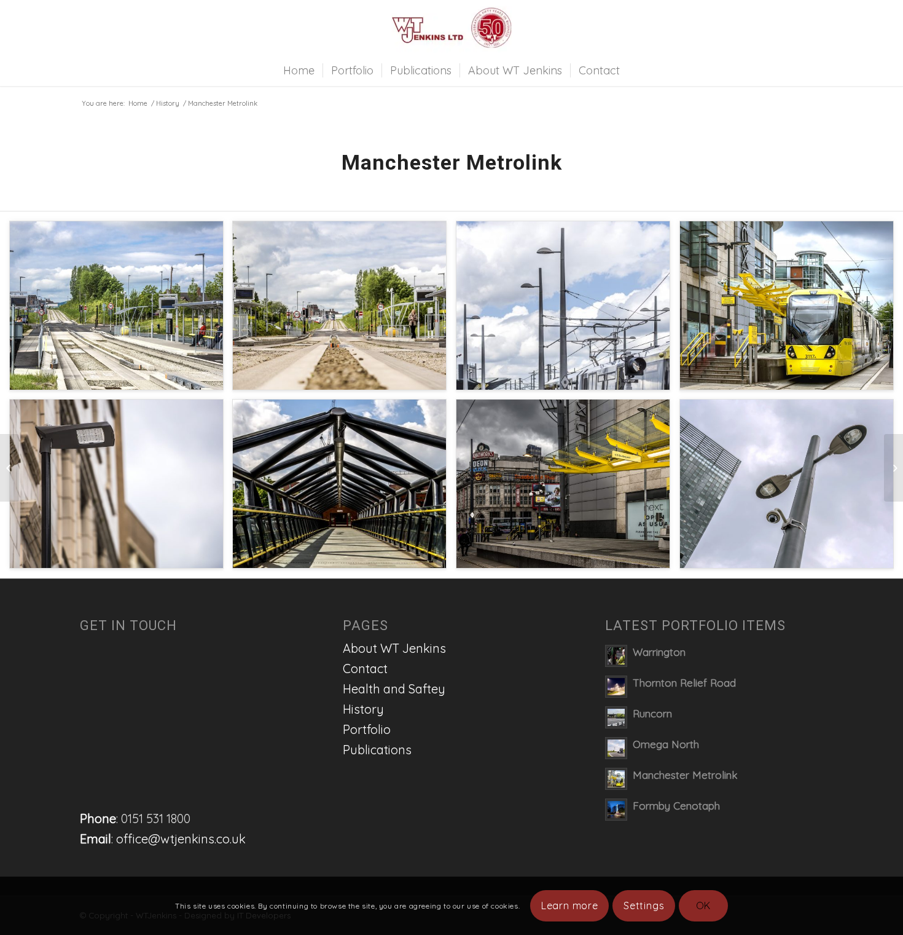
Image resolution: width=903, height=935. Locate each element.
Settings (644, 905)
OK (703, 905)
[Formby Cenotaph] (9, 468)
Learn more (569, 905)
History (167, 103)
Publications (377, 749)
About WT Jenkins (394, 648)
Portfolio (367, 729)
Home (137, 103)
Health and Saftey (394, 688)
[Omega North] (893, 468)
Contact (365, 668)
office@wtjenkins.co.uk (181, 838)
